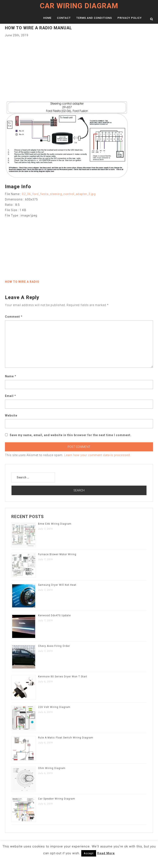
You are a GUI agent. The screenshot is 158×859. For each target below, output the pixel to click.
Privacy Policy (129, 17)
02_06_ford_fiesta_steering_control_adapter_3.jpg (59, 194)
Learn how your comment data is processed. (97, 455)
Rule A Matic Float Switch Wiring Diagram (65, 737)
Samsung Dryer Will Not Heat (57, 584)
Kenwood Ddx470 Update (54, 615)
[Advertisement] (79, 67)
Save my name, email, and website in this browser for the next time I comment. (70, 435)
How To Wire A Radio (22, 281)
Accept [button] (89, 853)
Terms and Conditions (94, 17)
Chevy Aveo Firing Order (54, 646)
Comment (13, 316)
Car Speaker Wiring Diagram (56, 798)
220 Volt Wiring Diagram (54, 707)
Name (10, 376)
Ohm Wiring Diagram (51, 768)
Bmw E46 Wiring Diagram (54, 523)
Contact (64, 17)
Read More (106, 853)
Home (47, 17)
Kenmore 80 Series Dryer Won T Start (62, 676)
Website (11, 415)
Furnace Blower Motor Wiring (57, 554)
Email (10, 396)
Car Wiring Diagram (79, 6)
